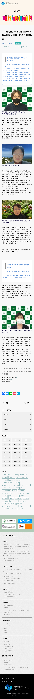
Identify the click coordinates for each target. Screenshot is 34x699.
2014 (5, 457)
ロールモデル (7, 508)
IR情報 (5, 632)
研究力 (15, 490)
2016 (15, 452)
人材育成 (6, 501)
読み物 (5, 477)
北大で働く (5, 638)
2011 (5, 461)
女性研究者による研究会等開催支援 (12, 573)
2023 (5, 444)
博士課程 (27, 493)
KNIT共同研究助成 (8, 576)
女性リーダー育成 (8, 482)
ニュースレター (26, 485)
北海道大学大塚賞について (10, 592)
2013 (15, 457)
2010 (15, 461)
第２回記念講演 (6, 379)
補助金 (12, 498)
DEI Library (6, 614)
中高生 (5, 495)
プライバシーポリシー (8, 681)
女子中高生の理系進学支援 (10, 596)
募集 (4, 419)
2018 (25, 448)
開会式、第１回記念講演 (9, 377)
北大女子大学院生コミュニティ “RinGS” (13, 594)
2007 (15, 465)
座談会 (5, 498)
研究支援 (16, 474)
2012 (25, 457)
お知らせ (6, 414)
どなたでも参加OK (22, 477)
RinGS (20, 503)
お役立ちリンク (7, 648)
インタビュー (7, 490)
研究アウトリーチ (25, 506)
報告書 (5, 628)
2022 (15, 444)
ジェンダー (17, 46)
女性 (13, 493)
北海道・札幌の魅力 (8, 650)
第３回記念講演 (6, 381)
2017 (5, 452)
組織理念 (6, 662)
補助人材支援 (7, 474)
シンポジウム (7, 506)
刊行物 (5, 630)
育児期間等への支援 (8, 548)
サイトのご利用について (9, 678)
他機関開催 (24, 474)
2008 (5, 465)
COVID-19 (6, 503)
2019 (15, 448)
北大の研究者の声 (8, 644)
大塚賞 (21, 508)
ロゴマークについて (8, 664)
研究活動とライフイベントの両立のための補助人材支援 (17, 544)
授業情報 (6, 607)
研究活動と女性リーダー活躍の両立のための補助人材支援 (18, 546)
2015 (25, 452)
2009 (25, 461)
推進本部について (7, 656)
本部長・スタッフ (8, 660)
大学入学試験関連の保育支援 (11, 558)
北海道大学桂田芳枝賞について (11, 583)
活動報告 (18, 43)
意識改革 (25, 46)
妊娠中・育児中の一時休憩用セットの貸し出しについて (17, 551)
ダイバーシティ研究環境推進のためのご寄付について (16, 667)
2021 (25, 444)
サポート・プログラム (9, 536)
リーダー (22, 490)
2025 (15, 440)
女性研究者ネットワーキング (11, 580)
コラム (24, 487)
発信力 (15, 508)
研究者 (19, 493)
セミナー (16, 506)
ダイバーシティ (7, 46)
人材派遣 (19, 498)
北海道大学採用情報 (8, 646)
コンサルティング (14, 495)
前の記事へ (6, 403)
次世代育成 (5, 589)
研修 (23, 495)
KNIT (13, 503)
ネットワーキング (8, 485)
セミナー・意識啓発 (8, 605)
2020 (5, 448)
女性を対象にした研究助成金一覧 (12, 578)
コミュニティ (14, 501)
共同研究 (17, 487)
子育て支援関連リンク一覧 (10, 560)
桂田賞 (17, 482)
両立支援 (23, 501)
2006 (25, 465)
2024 (25, 440)
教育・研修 (5, 602)
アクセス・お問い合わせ (9, 669)
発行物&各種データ (8, 620)
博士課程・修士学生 (15, 480)
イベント (6, 424)
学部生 (5, 480)
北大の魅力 (6, 641)
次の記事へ (27, 403)
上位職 (17, 485)
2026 (5, 440)
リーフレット (7, 625)
